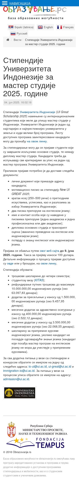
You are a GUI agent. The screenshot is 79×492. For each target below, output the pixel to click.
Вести (17, 40)
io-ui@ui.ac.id (38, 366)
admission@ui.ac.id (16, 379)
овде (10, 263)
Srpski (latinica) (24, 27)
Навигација (20, 3)
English (48, 27)
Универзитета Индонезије (37, 112)
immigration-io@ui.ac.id (19, 370)
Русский (22, 33)
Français (68, 27)
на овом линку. (37, 141)
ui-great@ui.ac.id (59, 366)
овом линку (48, 263)
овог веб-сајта (49, 250)
